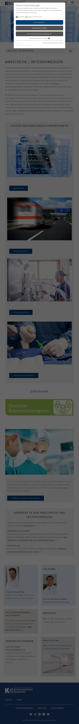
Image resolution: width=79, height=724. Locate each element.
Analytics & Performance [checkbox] (35, 17)
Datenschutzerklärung (49, 43)
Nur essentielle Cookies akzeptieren (39, 34)
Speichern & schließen (39, 28)
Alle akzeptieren (39, 22)
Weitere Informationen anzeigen (38, 38)
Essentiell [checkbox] (21, 17)
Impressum (60, 43)
